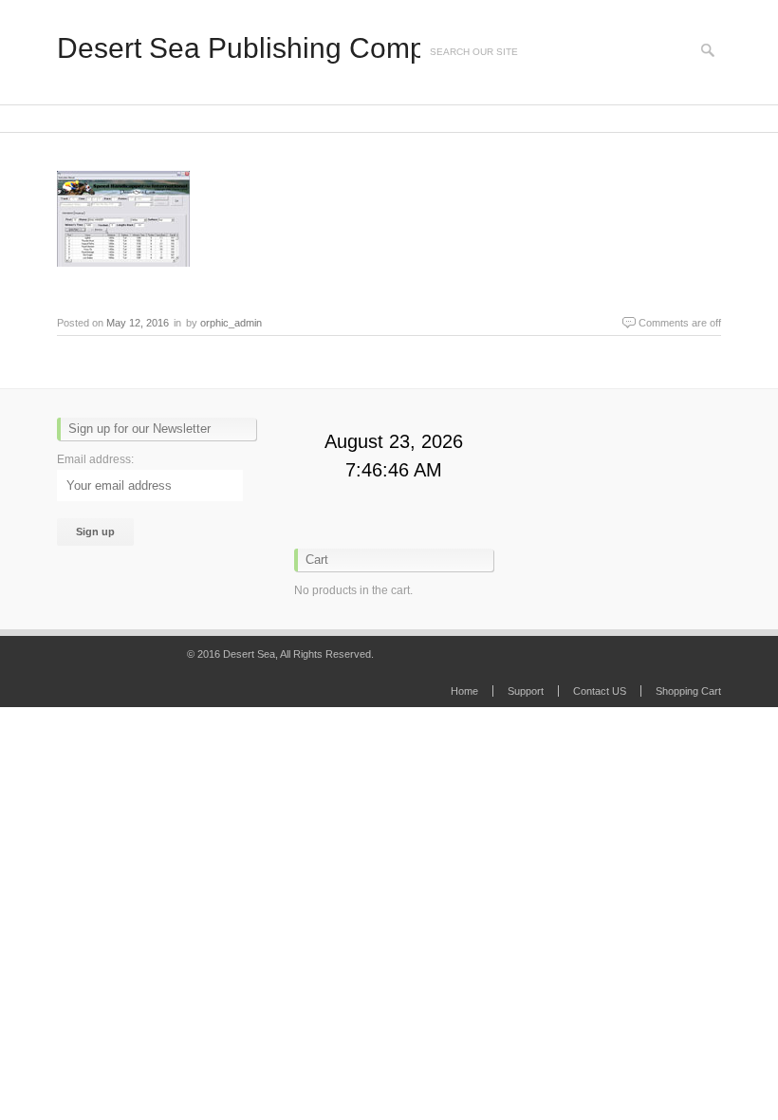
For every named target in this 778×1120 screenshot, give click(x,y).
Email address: (95, 459)
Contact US (599, 691)
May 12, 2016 (137, 322)
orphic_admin (231, 322)
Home (464, 691)
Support (526, 691)
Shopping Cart (688, 691)
